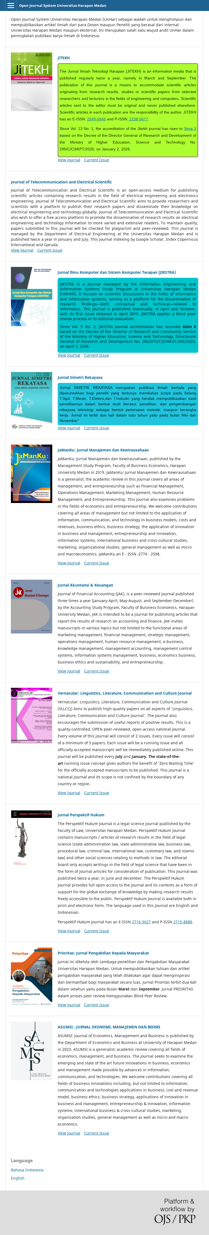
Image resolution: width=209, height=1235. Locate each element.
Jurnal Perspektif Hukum (81, 814)
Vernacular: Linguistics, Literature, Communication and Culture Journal (125, 693)
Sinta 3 (190, 128)
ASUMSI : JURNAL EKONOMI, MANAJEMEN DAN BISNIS (109, 1026)
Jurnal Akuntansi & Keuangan (85, 585)
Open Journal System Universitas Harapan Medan (62, 5)
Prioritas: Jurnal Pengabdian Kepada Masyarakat (103, 953)
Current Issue (96, 159)
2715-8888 (182, 921)
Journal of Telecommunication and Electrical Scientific (61, 181)
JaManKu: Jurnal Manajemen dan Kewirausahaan (103, 450)
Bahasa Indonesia (27, 1169)
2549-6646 (96, 119)
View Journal (69, 159)
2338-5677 (138, 119)
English (17, 1178)
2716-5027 (141, 921)
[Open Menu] (10, 5)
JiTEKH (64, 57)
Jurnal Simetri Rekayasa (80, 377)
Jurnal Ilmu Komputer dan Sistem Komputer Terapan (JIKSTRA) (117, 272)
